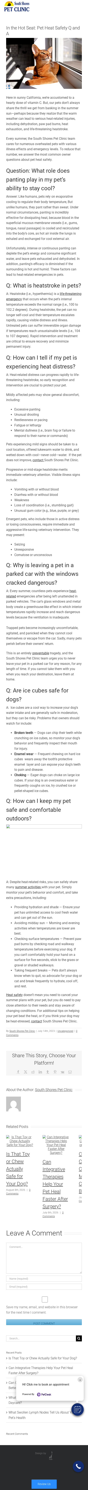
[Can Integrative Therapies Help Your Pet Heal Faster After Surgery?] (56, 1137)
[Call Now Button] (78, 1466)
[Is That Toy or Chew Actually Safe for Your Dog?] (20, 1137)
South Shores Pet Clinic (22, 1031)
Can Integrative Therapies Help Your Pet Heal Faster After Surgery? (55, 1184)
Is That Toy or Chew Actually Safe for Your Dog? (18, 1169)
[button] (77, 1409)
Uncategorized (65, 1031)
